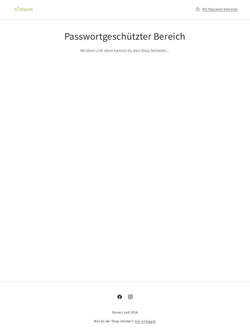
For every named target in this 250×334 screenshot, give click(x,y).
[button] (217, 9)
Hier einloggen (145, 321)
